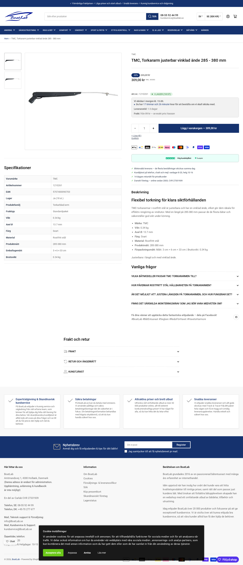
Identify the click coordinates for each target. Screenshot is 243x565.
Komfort (63, 30)
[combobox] (101, 16)
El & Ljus (156, 30)
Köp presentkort (92, 491)
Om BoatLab (90, 474)
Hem (6, 38)
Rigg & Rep (48, 30)
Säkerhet (79, 30)
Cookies (88, 478)
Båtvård (190, 30)
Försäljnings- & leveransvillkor (100, 482)
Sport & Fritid (97, 30)
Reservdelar (174, 30)
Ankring (8, 30)
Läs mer (102, 552)
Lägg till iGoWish (136, 137)
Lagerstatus (90, 500)
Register (181, 444)
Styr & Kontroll (119, 30)
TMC (133, 54)
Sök (85, 487)
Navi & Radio (140, 30)
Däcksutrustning (27, 30)
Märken (205, 30)
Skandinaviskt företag (95, 496)
